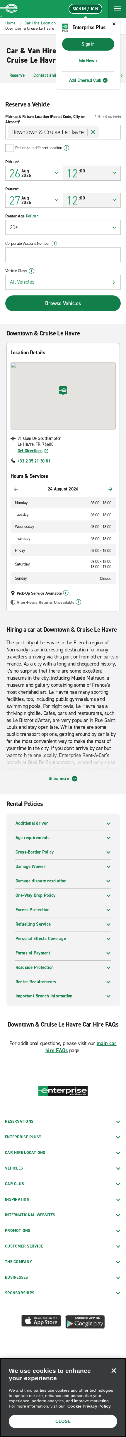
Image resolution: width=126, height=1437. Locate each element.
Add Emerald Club (85, 80)
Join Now (86, 61)
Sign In (88, 44)
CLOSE (63, 1421)
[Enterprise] (9, 9)
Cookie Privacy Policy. (89, 1406)
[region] (63, 1397)
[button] (117, 9)
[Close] (113, 1370)
